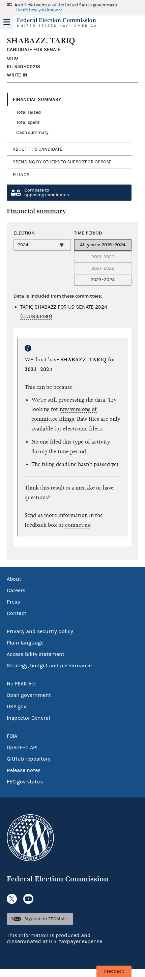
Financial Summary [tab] (37, 99)
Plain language (25, 643)
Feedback (114, 971)
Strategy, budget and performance (49, 666)
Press (13, 602)
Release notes (23, 770)
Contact (16, 613)
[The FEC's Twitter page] (12, 899)
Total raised (28, 112)
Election (24, 233)
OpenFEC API (22, 747)
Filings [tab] (21, 174)
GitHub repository (29, 759)
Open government (29, 695)
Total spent (27, 122)
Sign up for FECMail (45, 919)
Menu (6, 22)
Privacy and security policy (40, 631)
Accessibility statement (35, 654)
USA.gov (16, 707)
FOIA (12, 736)
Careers (16, 590)
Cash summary (32, 132)
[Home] (64, 23)
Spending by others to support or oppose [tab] (62, 162)
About (14, 579)
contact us (77, 525)
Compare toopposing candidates (46, 193)
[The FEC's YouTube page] (28, 899)
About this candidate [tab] (37, 149)
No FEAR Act (21, 684)
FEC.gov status (25, 782)
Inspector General (28, 718)
